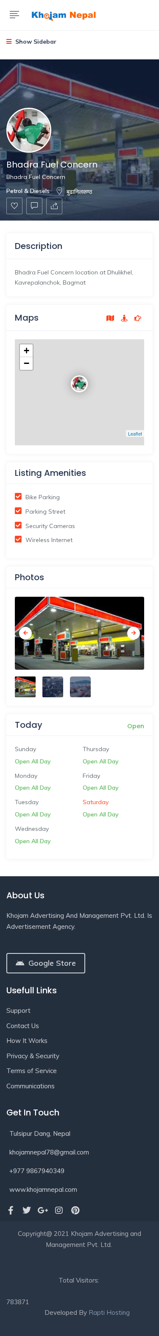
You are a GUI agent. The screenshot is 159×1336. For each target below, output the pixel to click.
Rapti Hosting (109, 1312)
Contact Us (22, 1026)
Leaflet (135, 433)
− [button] (26, 363)
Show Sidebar (35, 41)
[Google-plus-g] (43, 1210)
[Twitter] (26, 1210)
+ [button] (26, 350)
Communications (30, 1086)
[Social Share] (54, 206)
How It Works (26, 1041)
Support (18, 1010)
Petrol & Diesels (28, 191)
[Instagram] (59, 1210)
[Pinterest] (75, 1210)
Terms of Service (31, 1071)
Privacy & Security (32, 1056)
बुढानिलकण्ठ (79, 192)
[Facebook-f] (10, 1210)
